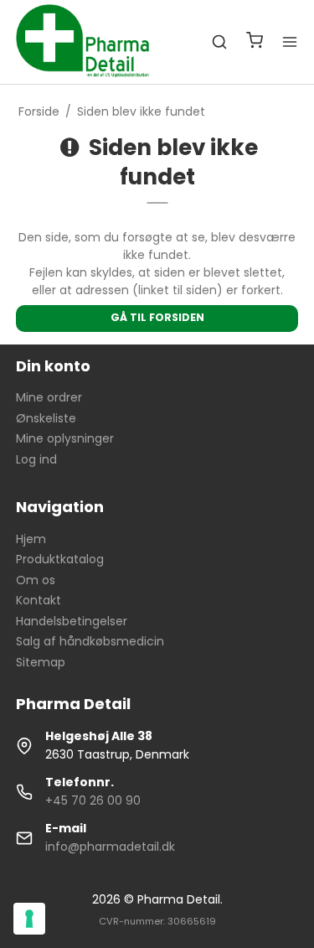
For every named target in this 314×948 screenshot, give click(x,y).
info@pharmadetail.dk (110, 846)
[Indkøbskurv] (254, 42)
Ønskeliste (46, 418)
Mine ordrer (49, 397)
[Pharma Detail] (88, 42)
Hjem (31, 539)
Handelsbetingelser (71, 621)
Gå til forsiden (157, 317)
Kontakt (38, 600)
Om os (35, 580)
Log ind (36, 459)
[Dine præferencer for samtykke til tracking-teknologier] (29, 919)
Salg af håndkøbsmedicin (90, 641)
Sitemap (40, 662)
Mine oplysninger (65, 438)
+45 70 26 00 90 (93, 800)
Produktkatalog (60, 559)
